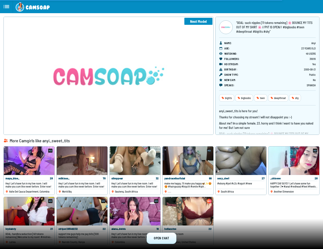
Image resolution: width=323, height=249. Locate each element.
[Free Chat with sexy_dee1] (241, 160)
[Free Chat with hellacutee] (188, 211)
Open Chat (161, 238)
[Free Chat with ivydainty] (29, 211)
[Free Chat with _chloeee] (294, 160)
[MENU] (6, 6)
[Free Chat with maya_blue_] (29, 160)
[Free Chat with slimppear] (135, 160)
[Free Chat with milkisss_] (82, 160)
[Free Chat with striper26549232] (82, 211)
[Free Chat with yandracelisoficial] (188, 160)
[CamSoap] (33, 7)
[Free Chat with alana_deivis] (135, 211)
